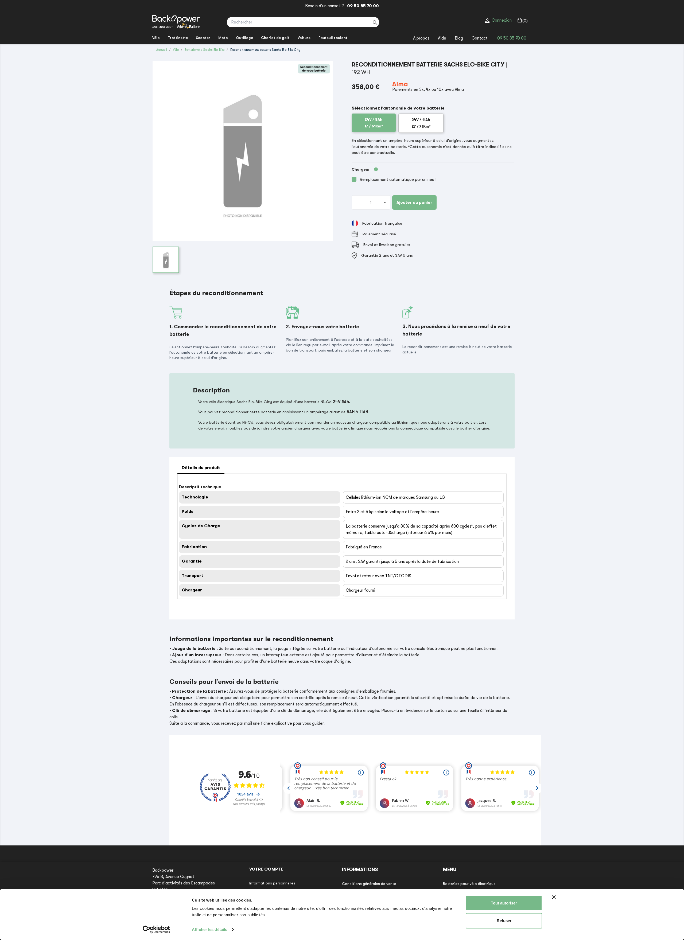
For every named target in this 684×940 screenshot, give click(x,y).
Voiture (304, 38)
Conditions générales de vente (369, 884)
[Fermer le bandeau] (554, 897)
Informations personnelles (272, 883)
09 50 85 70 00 (362, 5)
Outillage (244, 38)
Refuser (504, 920)
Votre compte (266, 869)
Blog (459, 38)
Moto (223, 38)
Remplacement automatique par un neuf (398, 179)
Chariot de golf (275, 38)
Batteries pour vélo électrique (469, 884)
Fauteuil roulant (332, 38)
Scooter (203, 38)
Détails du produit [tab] (201, 467)
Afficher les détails (209, 929)
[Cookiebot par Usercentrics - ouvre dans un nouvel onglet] (156, 930)
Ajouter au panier (414, 202)
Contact (480, 38)
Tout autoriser (504, 903)
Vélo (156, 38)
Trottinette (178, 38)
